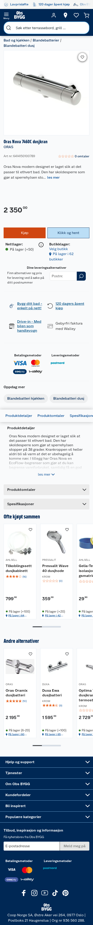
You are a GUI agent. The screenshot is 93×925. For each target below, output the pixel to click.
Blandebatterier (46, 40)
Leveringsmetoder (65, 355)
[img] (20, 576)
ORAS (8, 147)
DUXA (45, 684)
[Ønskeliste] (76, 15)
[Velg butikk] (65, 15)
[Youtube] (44, 893)
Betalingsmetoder (28, 355)
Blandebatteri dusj (19, 45)
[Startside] (30, 15)
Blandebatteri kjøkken (25, 398)
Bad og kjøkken (16, 40)
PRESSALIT (49, 559)
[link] (73, 156)
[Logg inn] (53, 15)
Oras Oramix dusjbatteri (17, 693)
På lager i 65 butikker (53, 734)
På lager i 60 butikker (16, 734)
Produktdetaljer (18, 416)
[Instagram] (34, 893)
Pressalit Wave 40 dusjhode (55, 568)
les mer (53, 177)
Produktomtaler (50, 416)
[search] (8, 27)
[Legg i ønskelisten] (82, 57)
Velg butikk (58, 249)
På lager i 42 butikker (53, 615)
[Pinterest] (65, 893)
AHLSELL (11, 559)
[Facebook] (24, 893)
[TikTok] (55, 893)
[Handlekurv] (86, 15)
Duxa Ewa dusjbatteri (52, 693)
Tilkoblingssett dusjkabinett (19, 568)
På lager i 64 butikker (16, 615)
